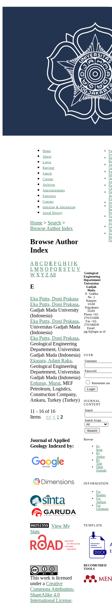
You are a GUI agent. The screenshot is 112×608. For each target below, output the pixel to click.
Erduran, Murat (45, 383)
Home (47, 151)
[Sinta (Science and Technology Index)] (47, 505)
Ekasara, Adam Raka (51, 360)
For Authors (101, 500)
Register (48, 167)
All (52, 274)
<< (48, 417)
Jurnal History (53, 212)
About (47, 156)
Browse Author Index (51, 228)
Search (47, 173)
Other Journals (101, 468)
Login (47, 162)
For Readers (101, 493)
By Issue (99, 448)
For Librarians (102, 507)
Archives (49, 184)
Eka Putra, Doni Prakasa (54, 298)
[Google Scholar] (47, 466)
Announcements (54, 190)
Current (48, 179)
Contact (48, 201)
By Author (100, 454)
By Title (99, 461)
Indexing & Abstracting (59, 207)
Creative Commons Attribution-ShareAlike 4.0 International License (52, 592)
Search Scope (93, 420)
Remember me (101, 383)
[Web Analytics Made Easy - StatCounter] (39, 526)
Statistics (49, 196)
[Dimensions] (53, 493)
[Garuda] (53, 516)
